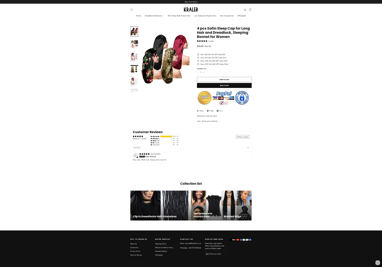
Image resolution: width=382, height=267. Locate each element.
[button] (202, 41)
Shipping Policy (160, 244)
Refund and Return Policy (164, 247)
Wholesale (242, 15)
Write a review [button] (242, 137)
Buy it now (224, 85)
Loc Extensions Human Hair (205, 15)
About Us (133, 244)
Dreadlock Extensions (153, 15)
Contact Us (134, 247)
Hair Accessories (227, 15)
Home (138, 15)
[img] (144, 154)
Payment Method (161, 251)
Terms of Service (136, 255)
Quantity (201, 69)
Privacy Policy (135, 251)
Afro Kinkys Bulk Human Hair (179, 15)
